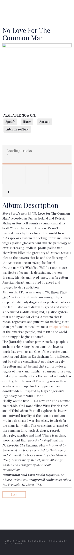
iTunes (27, 122)
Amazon (44, 122)
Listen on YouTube (17, 129)
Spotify (10, 122)
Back (14, 494)
